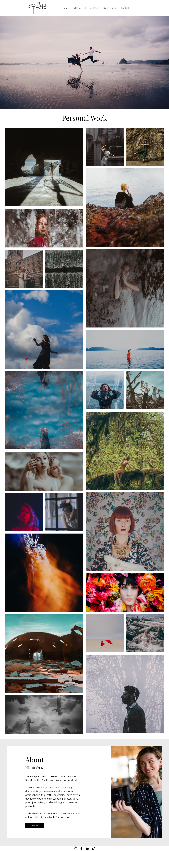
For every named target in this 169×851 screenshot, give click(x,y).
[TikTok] (93, 848)
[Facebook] (81, 848)
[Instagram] (75, 848)
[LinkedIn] (87, 848)
